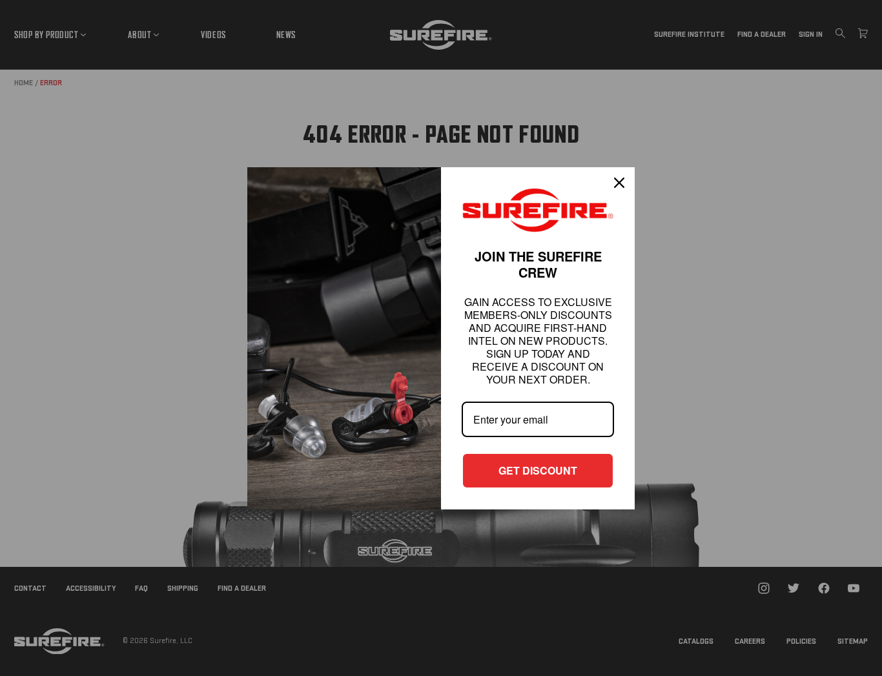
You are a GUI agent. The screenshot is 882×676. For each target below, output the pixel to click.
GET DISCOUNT (537, 470)
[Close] (619, 182)
